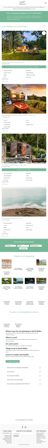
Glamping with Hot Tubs (40, 436)
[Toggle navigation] (45, 3)
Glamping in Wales (8, 436)
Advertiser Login (39, 440)
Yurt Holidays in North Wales (12, 361)
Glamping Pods (26, 7)
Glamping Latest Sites (40, 435)
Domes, (38, 7)
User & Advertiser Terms (40, 441)
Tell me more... (5, 81)
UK (16, 7)
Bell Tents (34, 7)
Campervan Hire (9, 441)
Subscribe (16, 435)
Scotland (22, 7)
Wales (18, 7)
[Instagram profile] (25, 427)
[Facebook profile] (22, 427)
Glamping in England (8, 435)
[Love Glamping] (22, 2)
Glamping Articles (39, 434)
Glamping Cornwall (8, 440)
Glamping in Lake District (7, 439)
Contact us (38, 439)
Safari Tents (31, 7)
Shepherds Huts (41, 7)
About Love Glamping (40, 433)
